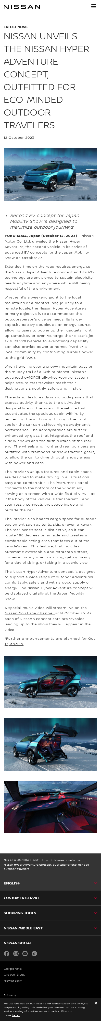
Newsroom (13, 981)
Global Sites (14, 975)
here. (16, 1015)
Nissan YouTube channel (30, 613)
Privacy (10, 995)
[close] (95, 1003)
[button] (93, 6)
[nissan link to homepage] (22, 7)
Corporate (13, 969)
